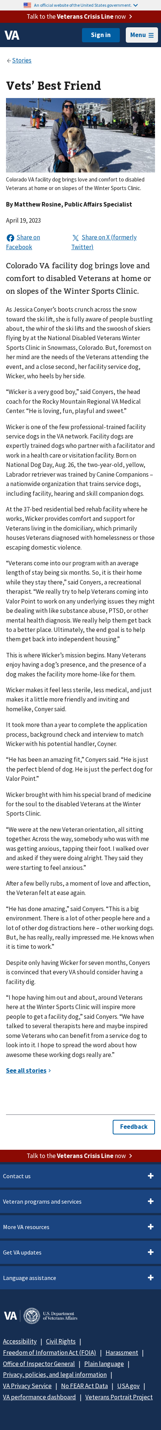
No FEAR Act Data (84, 1386)
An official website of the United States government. (83, 5)
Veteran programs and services (42, 1201)
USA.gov (128, 1386)
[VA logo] (11, 35)
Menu (138, 35)
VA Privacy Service (27, 1386)
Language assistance (29, 1277)
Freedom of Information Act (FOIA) (49, 1352)
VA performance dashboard (39, 1397)
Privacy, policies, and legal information (55, 1375)
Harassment (122, 1352)
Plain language (104, 1364)
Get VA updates (22, 1252)
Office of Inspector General (39, 1364)
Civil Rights (61, 1341)
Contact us (17, 1176)
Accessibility (20, 1341)
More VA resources (26, 1227)
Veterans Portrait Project (119, 1397)
